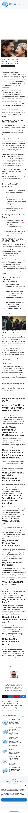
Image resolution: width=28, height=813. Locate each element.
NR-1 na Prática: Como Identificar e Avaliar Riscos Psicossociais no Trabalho (15, 723)
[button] (26, 785)
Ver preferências (14, 807)
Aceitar (14, 799)
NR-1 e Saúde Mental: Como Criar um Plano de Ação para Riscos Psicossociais (14, 771)
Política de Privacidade (14, 811)
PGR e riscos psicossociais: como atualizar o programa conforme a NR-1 (14, 751)
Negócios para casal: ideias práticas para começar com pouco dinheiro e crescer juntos (14, 732)
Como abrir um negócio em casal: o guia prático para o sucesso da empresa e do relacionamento (15, 742)
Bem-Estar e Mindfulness (8, 66)
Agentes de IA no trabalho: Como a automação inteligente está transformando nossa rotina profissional (14, 761)
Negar (14, 803)
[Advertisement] (14, 23)
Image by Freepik (6, 666)
